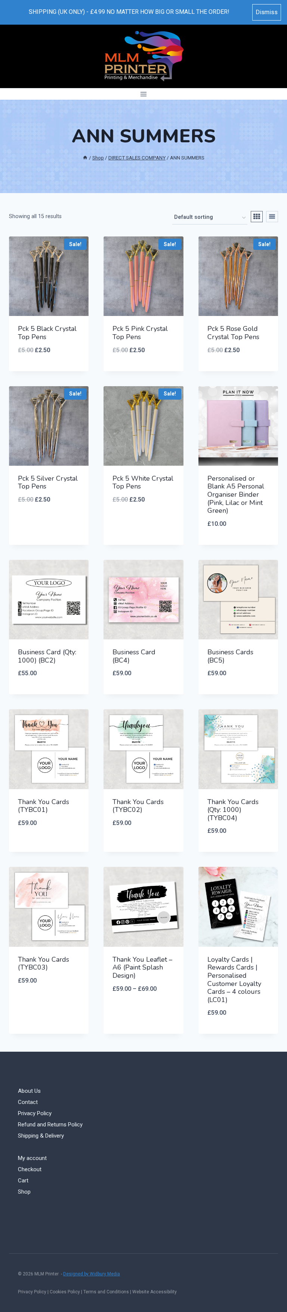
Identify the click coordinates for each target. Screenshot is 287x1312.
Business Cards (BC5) (230, 656)
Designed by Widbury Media (91, 1274)
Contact (28, 1102)
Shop (24, 1191)
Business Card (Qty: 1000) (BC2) (47, 656)
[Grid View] (257, 216)
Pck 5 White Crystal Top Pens (142, 482)
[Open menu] (144, 94)
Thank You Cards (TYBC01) (43, 806)
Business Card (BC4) (133, 656)
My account (32, 1158)
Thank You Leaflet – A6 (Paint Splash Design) (142, 967)
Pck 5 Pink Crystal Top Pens (140, 332)
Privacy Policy (35, 1113)
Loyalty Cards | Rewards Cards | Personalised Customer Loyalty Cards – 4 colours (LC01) (234, 979)
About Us (29, 1091)
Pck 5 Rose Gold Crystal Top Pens (233, 332)
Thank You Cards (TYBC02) (138, 806)
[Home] (85, 158)
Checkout (29, 1169)
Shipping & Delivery (41, 1135)
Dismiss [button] (267, 12)
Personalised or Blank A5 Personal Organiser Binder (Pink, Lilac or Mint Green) (235, 494)
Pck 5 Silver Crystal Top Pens (48, 482)
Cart (23, 1180)
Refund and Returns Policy (50, 1124)
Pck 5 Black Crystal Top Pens (47, 332)
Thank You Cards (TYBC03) (43, 963)
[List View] (272, 216)
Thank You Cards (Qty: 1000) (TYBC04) (233, 809)
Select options (48, 524)
